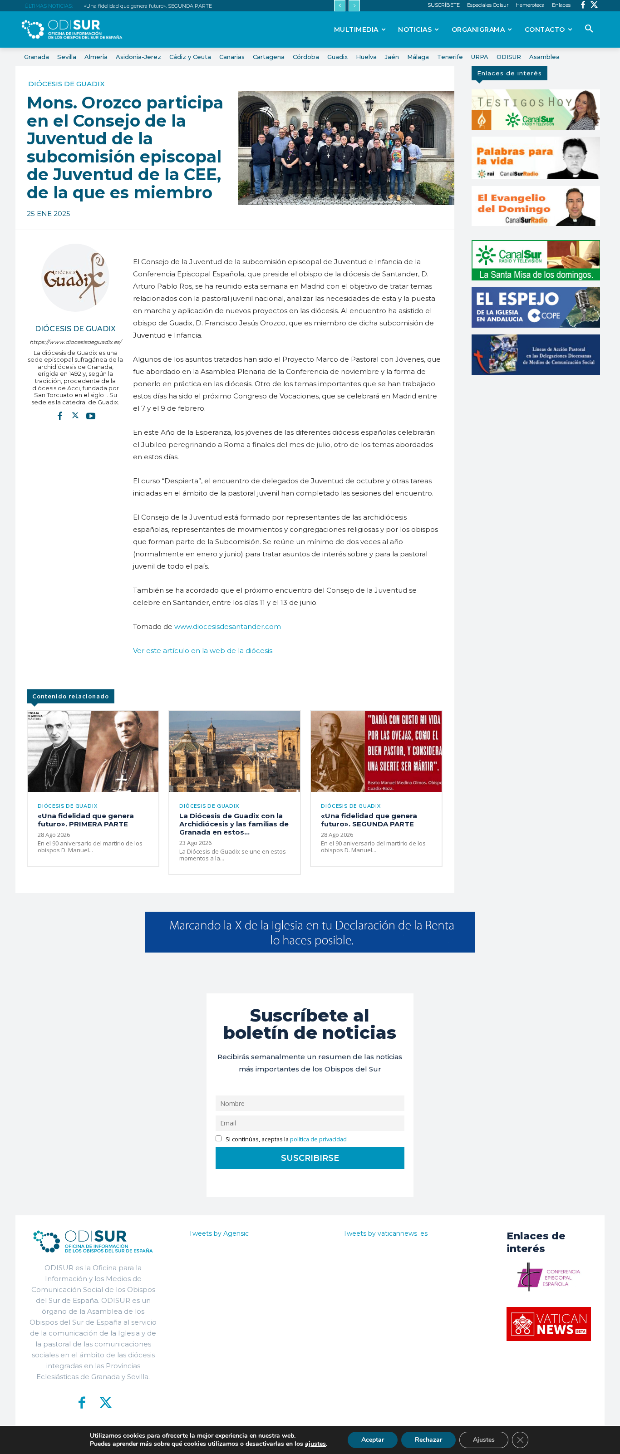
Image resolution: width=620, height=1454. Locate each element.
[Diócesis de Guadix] (75, 278)
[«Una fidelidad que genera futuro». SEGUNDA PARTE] (376, 751)
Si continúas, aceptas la (285, 1139)
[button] (589, 29)
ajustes (315, 1444)
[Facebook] (583, 5)
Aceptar (372, 1439)
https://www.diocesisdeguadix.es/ (75, 342)
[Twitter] (594, 5)
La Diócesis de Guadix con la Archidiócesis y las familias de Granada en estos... (234, 823)
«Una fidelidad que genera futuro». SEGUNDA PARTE (148, 6)
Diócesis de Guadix (66, 83)
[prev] (339, 5)
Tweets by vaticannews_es (385, 1233)
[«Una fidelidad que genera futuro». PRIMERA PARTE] (93, 751)
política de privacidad (318, 1139)
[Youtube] (90, 415)
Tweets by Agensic (219, 1233)
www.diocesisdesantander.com (227, 626)
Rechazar (428, 1439)
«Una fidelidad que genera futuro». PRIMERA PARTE (86, 819)
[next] (354, 5)
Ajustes (484, 1439)
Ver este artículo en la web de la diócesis (202, 650)
